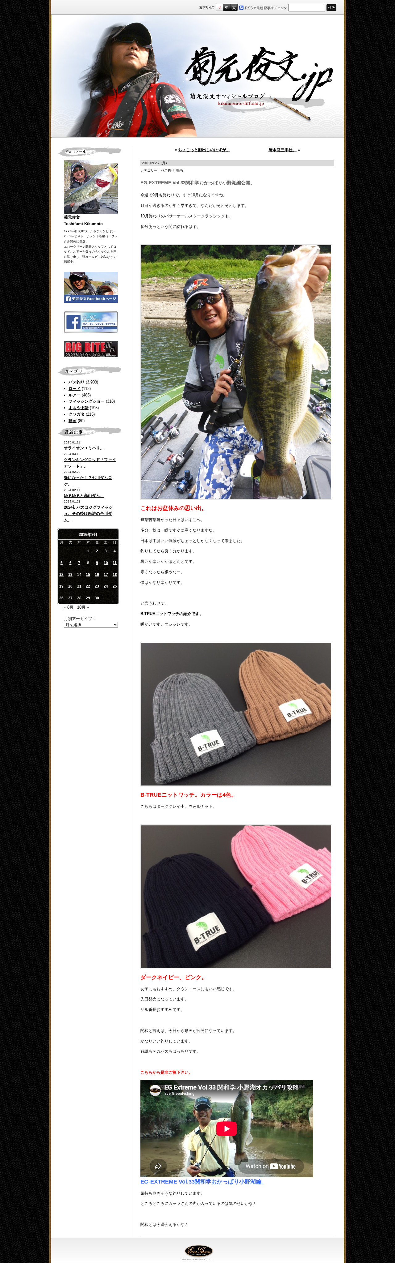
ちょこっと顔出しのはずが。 (204, 150)
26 (61, 598)
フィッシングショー (87, 401)
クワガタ (77, 414)
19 (61, 586)
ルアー (75, 395)
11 (115, 563)
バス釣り (77, 382)
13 (70, 574)
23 (97, 586)
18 (115, 574)
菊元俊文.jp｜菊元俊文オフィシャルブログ (197, 76)
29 (88, 598)
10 (106, 563)
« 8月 (68, 607)
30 (97, 598)
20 (70, 586)
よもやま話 (79, 407)
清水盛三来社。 (282, 150)
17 (106, 574)
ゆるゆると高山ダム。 (84, 495)
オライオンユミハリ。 (84, 448)
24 (106, 586)
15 (88, 574)
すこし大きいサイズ (226, 7)
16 (97, 574)
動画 (73, 420)
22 (88, 586)
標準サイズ (219, 7)
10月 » (83, 607)
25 (115, 586)
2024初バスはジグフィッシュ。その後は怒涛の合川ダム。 (88, 514)
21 (79, 586)
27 (70, 598)
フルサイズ (233, 7)
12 (61, 574)
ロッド (75, 388)
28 (79, 598)
